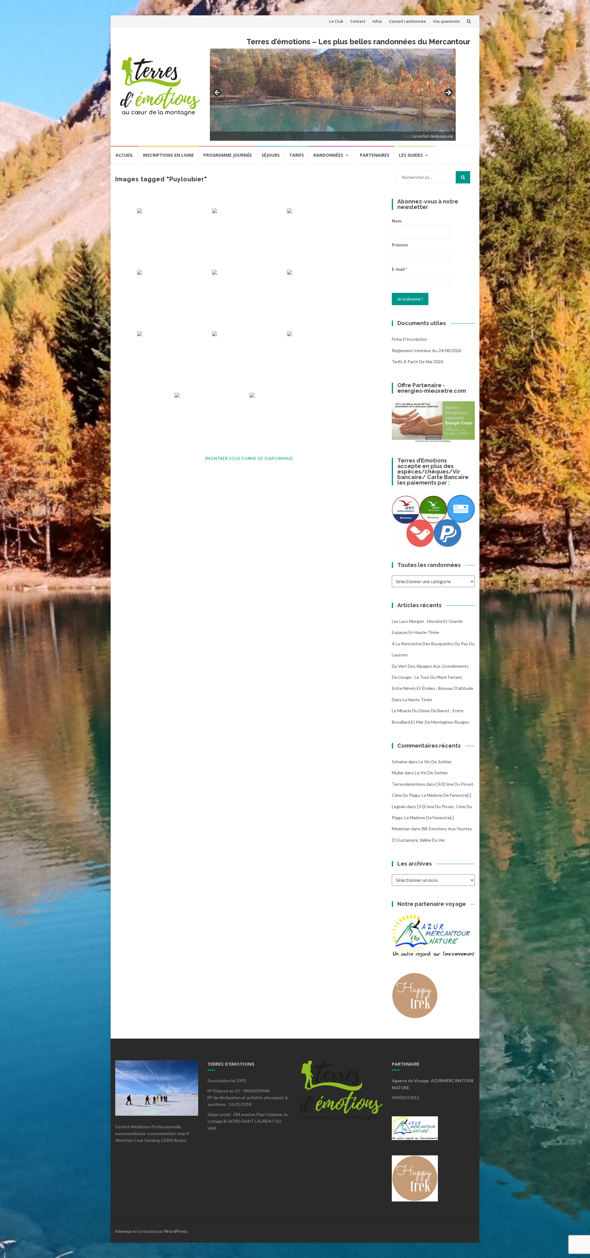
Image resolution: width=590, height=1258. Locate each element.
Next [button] (448, 93)
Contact (357, 21)
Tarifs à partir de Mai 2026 (417, 361)
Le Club (336, 21)
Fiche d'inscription (409, 339)
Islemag (123, 1231)
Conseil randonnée (407, 21)
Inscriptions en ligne (168, 155)
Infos (377, 21)
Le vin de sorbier (435, 761)
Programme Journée (227, 155)
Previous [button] (217, 93)
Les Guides (411, 155)
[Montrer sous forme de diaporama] (249, 458)
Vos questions (446, 21)
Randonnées (328, 155)
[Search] (463, 177)
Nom (397, 220)
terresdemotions (408, 784)
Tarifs (296, 155)
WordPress (175, 1231)
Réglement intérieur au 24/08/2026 (426, 350)
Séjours (271, 155)
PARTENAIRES (374, 155)
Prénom (400, 244)
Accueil (124, 155)
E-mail (399, 269)
